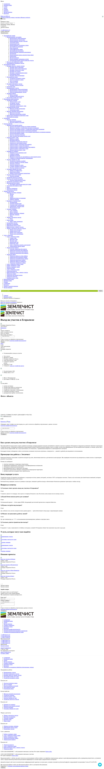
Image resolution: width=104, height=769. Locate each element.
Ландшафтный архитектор (17, 50)
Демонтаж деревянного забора (18, 262)
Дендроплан (13, 53)
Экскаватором (13, 202)
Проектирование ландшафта (14, 37)
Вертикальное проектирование (18, 38)
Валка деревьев (14, 212)
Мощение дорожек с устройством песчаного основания (24, 128)
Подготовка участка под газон (8, 539)
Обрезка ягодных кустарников (18, 198)
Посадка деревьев (11, 119)
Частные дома (13, 240)
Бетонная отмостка (15, 140)
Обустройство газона (12, 77)
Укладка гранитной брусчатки (18, 180)
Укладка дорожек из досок (16, 165)
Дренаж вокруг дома (15, 101)
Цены (8, 187)
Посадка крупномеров (15, 121)
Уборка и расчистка (9, 191)
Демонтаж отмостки (12, 276)
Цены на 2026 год (5, 16)
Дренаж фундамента (15, 104)
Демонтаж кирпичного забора (17, 260)
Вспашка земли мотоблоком (17, 75)
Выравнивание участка (13, 88)
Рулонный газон (11, 86)
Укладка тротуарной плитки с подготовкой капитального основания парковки (30, 132)
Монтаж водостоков (15, 112)
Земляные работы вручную (17, 96)
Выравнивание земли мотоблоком (18, 89)
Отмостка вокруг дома (12, 137)
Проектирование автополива (17, 39)
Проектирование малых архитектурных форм (21, 55)
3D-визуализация (14, 57)
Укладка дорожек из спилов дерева (19, 162)
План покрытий (14, 48)
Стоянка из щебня (14, 154)
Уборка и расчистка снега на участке (16, 228)
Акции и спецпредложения (11, 286)
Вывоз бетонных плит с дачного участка (17, 272)
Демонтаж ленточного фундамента (19, 251)
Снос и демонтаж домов (13, 236)
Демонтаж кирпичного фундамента (19, 253)
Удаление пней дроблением (17, 205)
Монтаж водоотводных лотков (18, 114)
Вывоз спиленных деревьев (17, 213)
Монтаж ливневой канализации (15, 111)
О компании (7, 4)
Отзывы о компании (9, 625)
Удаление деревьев (11, 209)
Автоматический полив (13, 107)
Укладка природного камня (14, 174)
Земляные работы (11, 93)
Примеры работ (8, 5)
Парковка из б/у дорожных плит (18, 152)
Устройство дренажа (12, 100)
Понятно (3, 767)
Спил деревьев (13, 210)
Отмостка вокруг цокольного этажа (19, 148)
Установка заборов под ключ (14, 169)
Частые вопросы (8, 12)
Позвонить (3, 328)
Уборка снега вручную (16, 229)
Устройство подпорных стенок (15, 181)
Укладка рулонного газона (16, 79)
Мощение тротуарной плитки (14, 125)
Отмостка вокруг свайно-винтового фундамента (22, 147)
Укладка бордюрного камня (17, 133)
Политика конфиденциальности (12, 629)
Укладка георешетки (12, 188)
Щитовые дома (14, 239)
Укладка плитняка (14, 176)
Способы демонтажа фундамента (18, 249)
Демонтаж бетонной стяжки (11, 738)
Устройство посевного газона (17, 78)
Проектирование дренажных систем (19, 59)
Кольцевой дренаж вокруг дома (18, 106)
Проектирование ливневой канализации (20, 52)
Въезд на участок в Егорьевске (9, 302)
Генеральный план (14, 44)
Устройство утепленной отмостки (18, 141)
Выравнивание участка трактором (19, 90)
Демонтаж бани (11, 268)
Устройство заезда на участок (14, 177)
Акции (5, 8)
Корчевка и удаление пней (13, 201)
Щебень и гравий (14, 139)
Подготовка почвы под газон (14, 97)
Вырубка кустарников (12, 224)
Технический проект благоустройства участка (22, 60)
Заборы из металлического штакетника (20, 173)
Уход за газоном (14, 81)
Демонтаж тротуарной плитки (14, 275)
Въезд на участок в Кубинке (8, 559)
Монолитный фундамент (13, 183)
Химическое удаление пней (17, 206)
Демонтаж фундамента (13, 247)
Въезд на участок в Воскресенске (9, 564)
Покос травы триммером (16, 221)
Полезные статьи (8, 626)
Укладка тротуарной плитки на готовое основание (23, 126)
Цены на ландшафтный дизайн (15, 61)
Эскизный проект (14, 42)
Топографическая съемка (16, 49)
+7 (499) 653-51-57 (5, 30)
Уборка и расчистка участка (14, 217)
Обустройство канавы (12, 117)
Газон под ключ (14, 82)
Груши (11, 195)
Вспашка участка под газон (17, 70)
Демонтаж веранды (12, 271)
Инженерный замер (9, 279)
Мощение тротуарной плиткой (12, 706)
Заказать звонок (5, 645)
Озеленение (7, 118)
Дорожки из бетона (15, 163)
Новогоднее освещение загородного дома (17, 115)
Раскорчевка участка (12, 223)
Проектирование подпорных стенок (19, 45)
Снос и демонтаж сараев (13, 269)
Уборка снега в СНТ (15, 231)
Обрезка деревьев (14, 199)
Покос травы (10, 220)
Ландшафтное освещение (16, 46)
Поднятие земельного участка (14, 84)
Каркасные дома (14, 243)
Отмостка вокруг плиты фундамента (19, 145)
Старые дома (13, 238)
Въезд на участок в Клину (7, 576)
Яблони (12, 194)
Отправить (3, 434)
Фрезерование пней (15, 207)
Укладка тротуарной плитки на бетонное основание (23, 130)
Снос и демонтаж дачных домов (15, 264)
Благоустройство (8, 123)
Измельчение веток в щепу (14, 225)
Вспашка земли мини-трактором (18, 68)
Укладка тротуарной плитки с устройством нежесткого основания (27, 129)
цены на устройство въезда (17, 365)
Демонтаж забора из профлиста (18, 261)
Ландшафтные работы (9, 64)
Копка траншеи (14, 95)
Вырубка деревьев (14, 214)
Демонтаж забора (11, 254)
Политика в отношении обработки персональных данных (19, 667)
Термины (6, 10)
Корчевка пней (7, 719)
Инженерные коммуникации (11, 99)
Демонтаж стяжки (11, 273)
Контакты (6, 13)
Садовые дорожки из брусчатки (18, 166)
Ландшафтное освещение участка (15, 63)
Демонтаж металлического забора (18, 257)
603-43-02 (5, 636)
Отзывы (6, 9)
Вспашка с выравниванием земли (18, 72)
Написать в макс (5, 421)
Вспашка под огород (15, 71)
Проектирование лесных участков (18, 41)
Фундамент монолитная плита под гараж (20, 184)
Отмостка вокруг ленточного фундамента (21, 144)
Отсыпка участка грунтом (16, 85)
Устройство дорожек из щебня (17, 161)
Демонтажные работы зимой (17, 246)
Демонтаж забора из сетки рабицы (19, 256)
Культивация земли (15, 74)
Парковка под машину (12, 151)
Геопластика (13, 56)
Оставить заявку (5, 653)
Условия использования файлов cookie (14, 632)
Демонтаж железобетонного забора (19, 258)
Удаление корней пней (15, 203)
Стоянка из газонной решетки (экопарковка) (21, 158)
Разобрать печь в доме (12, 278)
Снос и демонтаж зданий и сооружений (20, 245)
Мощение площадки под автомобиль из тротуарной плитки (25, 156)
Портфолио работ (8, 621)
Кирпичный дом (14, 242)
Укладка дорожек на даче (13, 159)
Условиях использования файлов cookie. (18, 766)
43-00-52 (5, 637)
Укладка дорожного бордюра (17, 134)
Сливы (11, 196)
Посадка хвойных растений (17, 122)
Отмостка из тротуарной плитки (18, 143)
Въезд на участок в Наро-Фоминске (10, 570)
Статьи (5, 6)
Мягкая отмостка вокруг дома (17, 150)
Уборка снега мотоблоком (16, 234)
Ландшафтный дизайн (9, 35)
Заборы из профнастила (16, 170)
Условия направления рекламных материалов (15, 630)
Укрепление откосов (12, 189)
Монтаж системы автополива (17, 108)
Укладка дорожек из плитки (17, 167)
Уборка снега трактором (16, 232)
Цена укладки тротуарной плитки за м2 (20, 136)
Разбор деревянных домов (13, 265)
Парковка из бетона (15, 155)
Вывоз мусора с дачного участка (15, 227)
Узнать (2, 342)
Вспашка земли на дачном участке (16, 66)
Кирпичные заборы (15, 172)
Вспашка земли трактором (16, 67)
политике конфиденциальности (17, 340)
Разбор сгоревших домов (13, 267)
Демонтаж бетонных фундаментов (19, 250)
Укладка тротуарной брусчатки (15, 178)
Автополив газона (14, 110)
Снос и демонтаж (8, 235)
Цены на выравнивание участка (18, 92)
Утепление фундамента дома (14, 185)
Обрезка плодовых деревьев (14, 192)
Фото (2, 343)
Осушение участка (14, 103)
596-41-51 (5, 640)
